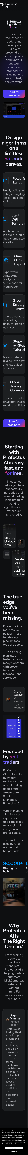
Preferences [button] (12, 1143)
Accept (14, 1148)
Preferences (14, 1151)
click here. (14, 999)
